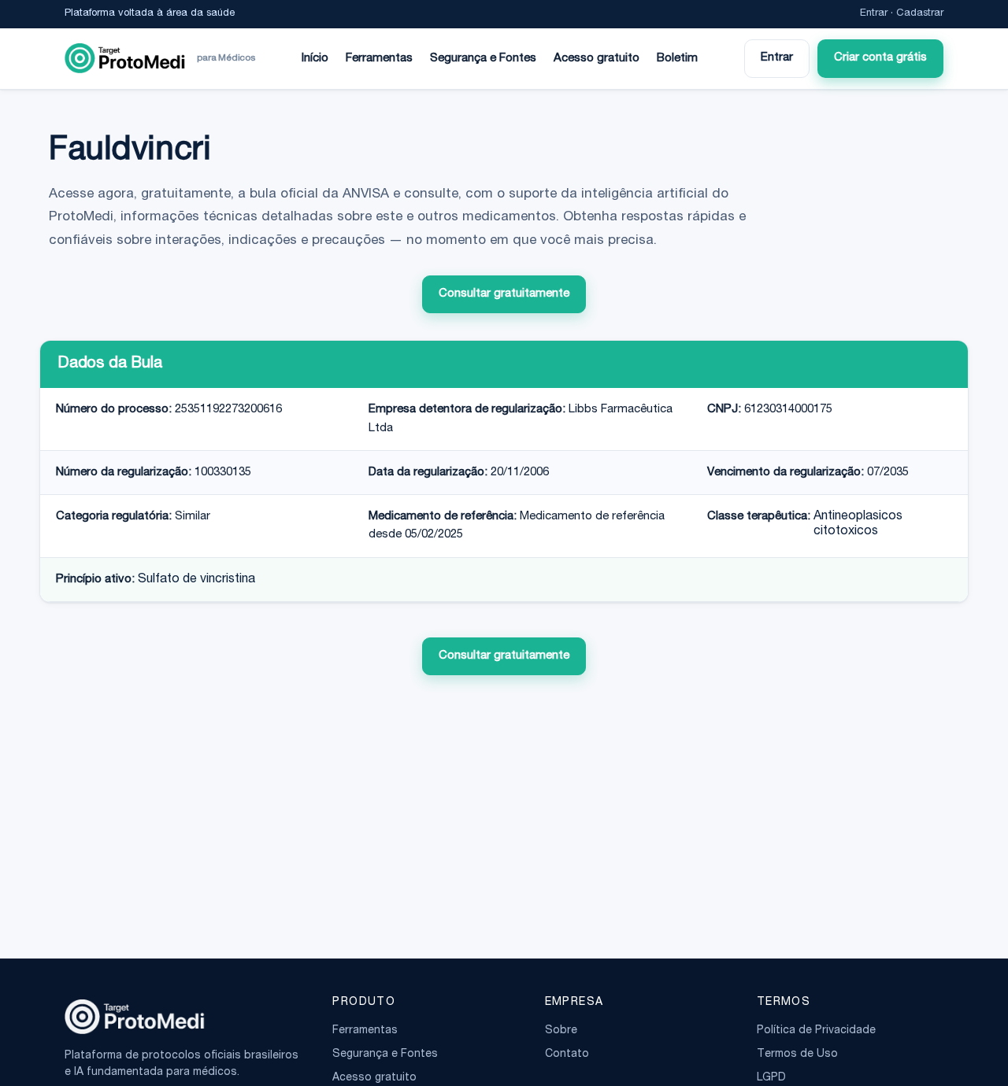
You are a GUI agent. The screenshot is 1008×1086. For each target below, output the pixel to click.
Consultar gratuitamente (504, 294)
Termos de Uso (797, 1054)
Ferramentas (379, 59)
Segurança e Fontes (483, 59)
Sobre (561, 1030)
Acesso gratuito (596, 59)
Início (315, 59)
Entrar (874, 14)
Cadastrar (919, 14)
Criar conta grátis (880, 58)
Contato (567, 1054)
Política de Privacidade (816, 1030)
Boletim (677, 59)
